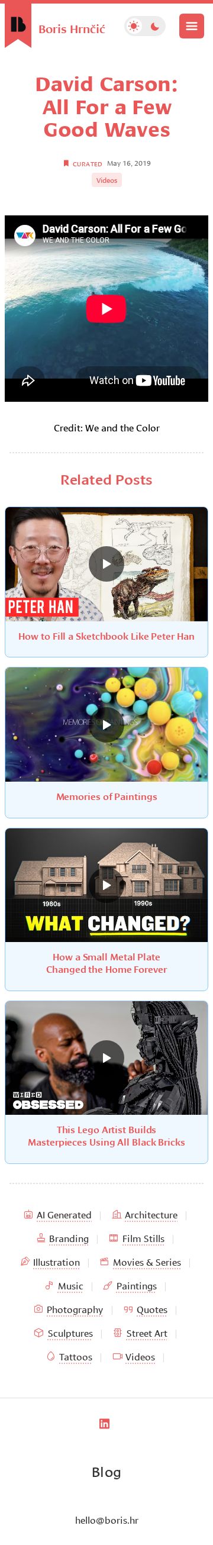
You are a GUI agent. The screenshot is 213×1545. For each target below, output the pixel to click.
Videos (106, 180)
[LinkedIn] (104, 1423)
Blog (107, 1470)
